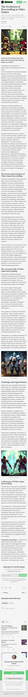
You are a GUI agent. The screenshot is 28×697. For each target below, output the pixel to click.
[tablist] (7, 603)
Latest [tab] (6, 621)
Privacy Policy (19, 685)
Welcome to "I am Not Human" (8, 641)
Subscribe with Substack (15, 678)
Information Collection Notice (16, 580)
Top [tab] (3, 621)
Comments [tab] (4, 603)
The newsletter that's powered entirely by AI (9, 644)
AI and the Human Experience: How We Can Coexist (9, 627)
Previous (6, 592)
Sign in (25, 2)
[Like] (2, 26)
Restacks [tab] (11, 603)
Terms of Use (21, 578)
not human (3, 21)
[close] (23, 655)
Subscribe (19, 2)
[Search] (25, 621)
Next (23, 592)
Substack (6, 694)
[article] (14, 631)
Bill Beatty (10, 634)
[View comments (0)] (6, 26)
